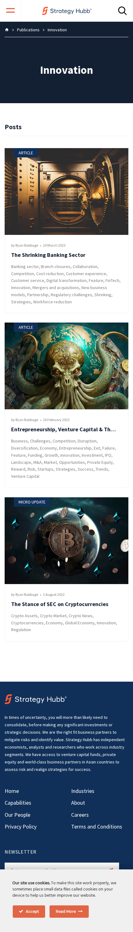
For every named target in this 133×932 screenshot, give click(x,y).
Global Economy (80, 623)
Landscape (21, 462)
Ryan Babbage (26, 245)
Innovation (20, 287)
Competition (22, 273)
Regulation (21, 629)
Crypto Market (53, 615)
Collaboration (85, 266)
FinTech (112, 280)
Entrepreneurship (75, 448)
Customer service (27, 280)
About (78, 802)
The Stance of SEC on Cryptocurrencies (59, 604)
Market (50, 462)
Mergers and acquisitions (55, 287)
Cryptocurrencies (27, 623)
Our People (17, 814)
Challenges (40, 441)
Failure (108, 448)
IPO (108, 455)
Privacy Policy (20, 826)
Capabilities (18, 802)
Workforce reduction (52, 302)
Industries (82, 790)
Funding (35, 455)
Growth (51, 455)
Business (19, 441)
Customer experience (86, 273)
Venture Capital (25, 476)
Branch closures (56, 266)
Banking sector (25, 266)
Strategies (21, 302)
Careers (80, 814)
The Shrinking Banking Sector (48, 254)
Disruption (87, 441)
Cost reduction (50, 273)
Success (85, 469)
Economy (48, 448)
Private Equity (100, 462)
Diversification (24, 448)
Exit (97, 448)
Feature (96, 280)
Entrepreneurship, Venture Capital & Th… (63, 429)
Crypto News (80, 615)
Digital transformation (66, 280)
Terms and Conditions (96, 826)
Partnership (38, 294)
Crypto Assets (24, 615)
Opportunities (72, 462)
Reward (18, 469)
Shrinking (102, 294)
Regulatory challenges (71, 294)
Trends (102, 469)
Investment (92, 455)
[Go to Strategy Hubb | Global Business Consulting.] (7, 30)
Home (12, 790)
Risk (31, 469)
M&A (37, 462)
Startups (45, 469)
